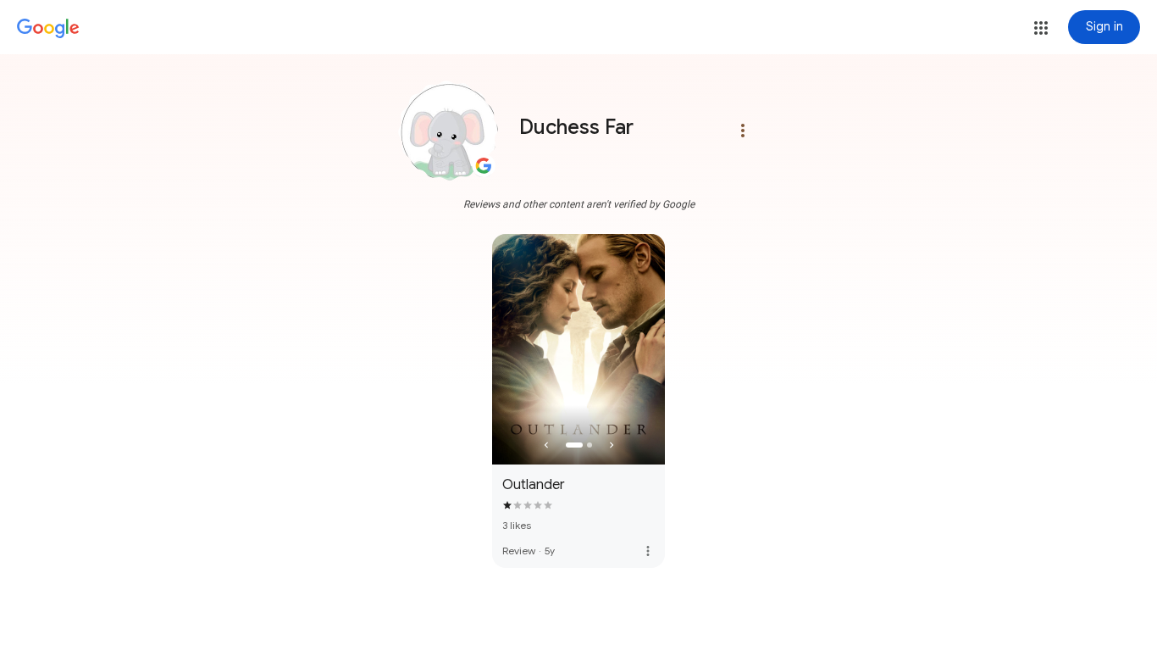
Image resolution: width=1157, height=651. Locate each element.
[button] (1041, 28)
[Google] (48, 29)
